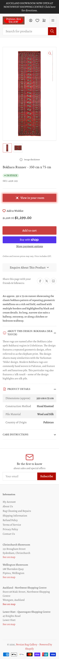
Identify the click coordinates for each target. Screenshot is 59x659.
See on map (9, 557)
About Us (8, 506)
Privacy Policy (10, 529)
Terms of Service (12, 525)
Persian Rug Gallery (26, 644)
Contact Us (9, 534)
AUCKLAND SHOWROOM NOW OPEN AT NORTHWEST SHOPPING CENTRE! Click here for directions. (30, 6)
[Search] (52, 31)
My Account (9, 502)
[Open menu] (52, 20)
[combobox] (29, 31)
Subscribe (46, 476)
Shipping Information (15, 515)
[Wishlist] (37, 20)
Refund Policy (10, 520)
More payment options (29, 246)
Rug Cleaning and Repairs (17, 511)
